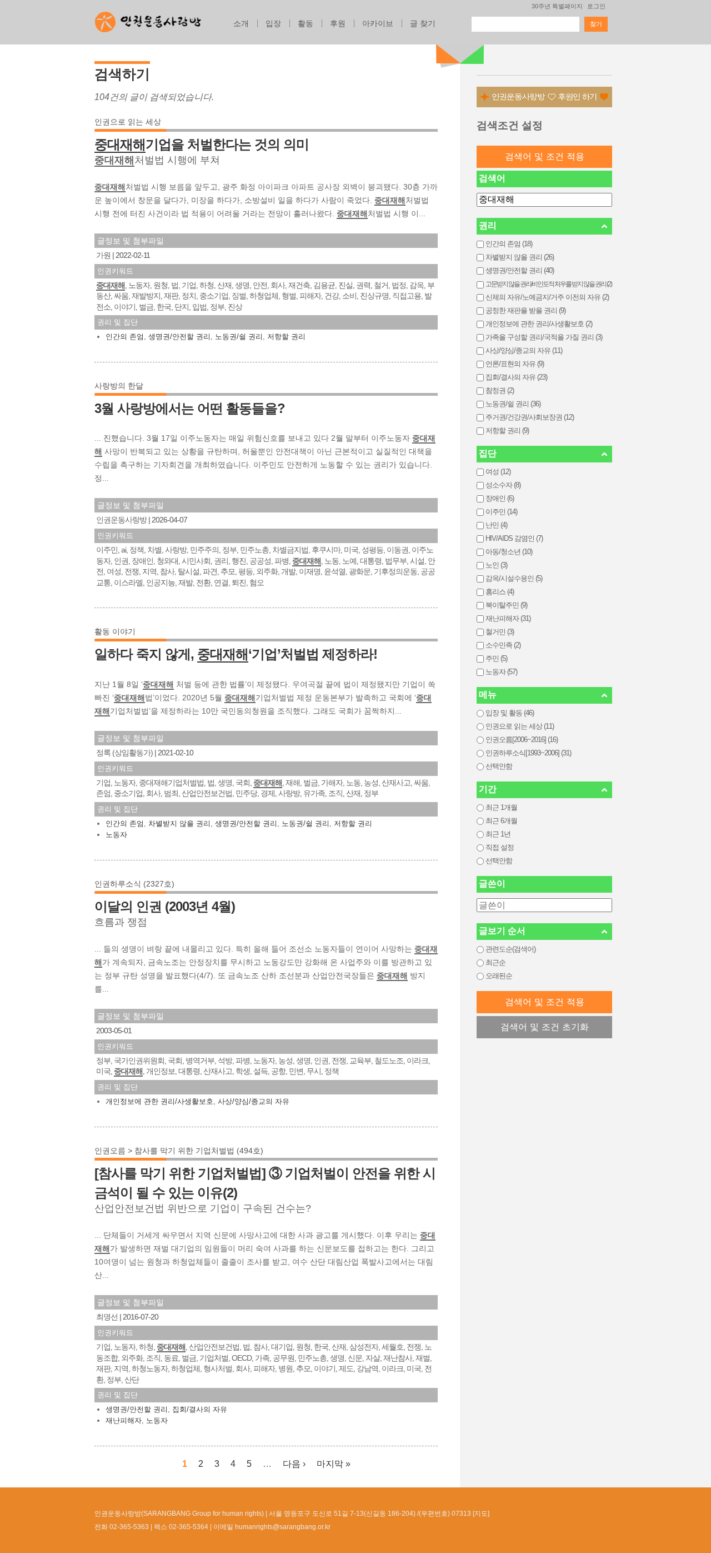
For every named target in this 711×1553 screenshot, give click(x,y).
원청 (160, 285)
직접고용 (406, 295)
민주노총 (254, 549)
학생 (243, 1071)
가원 (103, 255)
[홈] (148, 19)
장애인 (142, 560)
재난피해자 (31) (507, 618)
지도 (481, 1513)
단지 (181, 306)
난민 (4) (496, 525)
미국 (351, 549)
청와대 (167, 560)
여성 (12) (497, 471)
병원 (285, 1368)
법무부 (396, 560)
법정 (399, 285)
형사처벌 (217, 1368)
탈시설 (188, 571)
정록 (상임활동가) (124, 752)
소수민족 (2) (502, 645)
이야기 (125, 306)
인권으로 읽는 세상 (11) (519, 726)
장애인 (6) (499, 498)
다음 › (294, 1464)
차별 (154, 549)
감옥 (416, 285)
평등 (245, 571)
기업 (189, 285)
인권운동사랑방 (121, 519)
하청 (206, 285)
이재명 (310, 571)
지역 (149, 571)
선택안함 (498, 766)
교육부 (360, 1060)
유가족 (314, 793)
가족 (262, 1357)
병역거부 (200, 1060)
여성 (114, 571)
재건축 (299, 285)
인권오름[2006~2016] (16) (521, 739)
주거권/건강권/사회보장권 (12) (529, 417)
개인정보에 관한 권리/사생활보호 (159, 1101)
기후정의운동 (395, 571)
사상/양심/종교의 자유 (253, 1101)
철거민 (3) (499, 632)
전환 (203, 582)
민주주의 (204, 549)
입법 (199, 306)
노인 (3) (496, 565)
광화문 (359, 571)
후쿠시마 (326, 549)
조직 (335, 793)
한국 (164, 306)
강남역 (367, 1368)
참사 (167, 571)
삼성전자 (363, 1346)
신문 (355, 1357)
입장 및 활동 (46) (509, 713)
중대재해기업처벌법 (171, 782)
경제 (268, 793)
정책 (136, 549)
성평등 (372, 549)
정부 (217, 306)
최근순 (495, 962)
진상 (235, 306)
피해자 (310, 295)
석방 (225, 1060)
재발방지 (146, 295)
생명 (242, 285)
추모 (228, 571)
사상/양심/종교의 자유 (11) (523, 350)
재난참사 (397, 1357)
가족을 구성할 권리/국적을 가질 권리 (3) (543, 337)
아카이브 (377, 23)
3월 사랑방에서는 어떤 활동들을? (189, 408)
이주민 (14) (501, 511)
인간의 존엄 (125, 336)
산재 (224, 285)
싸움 (121, 295)
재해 (293, 782)
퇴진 (239, 582)
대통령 (371, 560)
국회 (243, 782)
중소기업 (213, 295)
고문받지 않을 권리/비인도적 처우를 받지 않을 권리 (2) (548, 284)
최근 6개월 (501, 821)
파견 (210, 571)
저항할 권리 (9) (507, 430)
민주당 (246, 793)
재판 (171, 295)
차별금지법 (290, 549)
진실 (345, 285)
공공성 (260, 560)
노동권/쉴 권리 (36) (512, 404)
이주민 (107, 549)
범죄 (171, 793)
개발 (288, 571)
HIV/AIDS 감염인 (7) (514, 538)
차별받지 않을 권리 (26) (519, 257)
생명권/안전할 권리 (179, 336)
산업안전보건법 (207, 793)
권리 (221, 560)
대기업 (282, 1346)
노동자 (139, 285)
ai (123, 549)
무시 (314, 1071)
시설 (417, 560)
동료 (171, 1357)
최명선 (107, 1316)
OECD (242, 1357)
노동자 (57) (501, 672)
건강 (331, 295)
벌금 (146, 306)
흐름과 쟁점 (120, 922)
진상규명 (374, 295)
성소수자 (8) (502, 485)
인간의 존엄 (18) (508, 244)
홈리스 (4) (499, 592)
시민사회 (196, 560)
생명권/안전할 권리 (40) (519, 270)
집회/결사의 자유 (199, 1409)
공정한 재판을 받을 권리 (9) (525, 310)
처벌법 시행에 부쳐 (157, 160)
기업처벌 (213, 1357)
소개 (241, 23)
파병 (281, 560)
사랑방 (176, 549)
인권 (121, 560)
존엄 (103, 793)
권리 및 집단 (117, 322)
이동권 (397, 549)
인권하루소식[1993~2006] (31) (528, 753)
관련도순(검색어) (510, 949)
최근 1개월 (501, 807)
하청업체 (263, 295)
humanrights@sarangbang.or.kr (283, 1527)
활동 (305, 23)
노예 (349, 560)
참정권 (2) (499, 390)
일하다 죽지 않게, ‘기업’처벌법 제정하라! (235, 653)
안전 (260, 285)
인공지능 (160, 582)
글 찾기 (422, 23)
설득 (260, 1071)
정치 (189, 295)
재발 (185, 582)
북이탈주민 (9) (506, 605)
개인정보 (160, 1071)
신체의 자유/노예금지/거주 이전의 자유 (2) (547, 297)
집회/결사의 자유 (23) (516, 377)
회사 (278, 285)
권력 (363, 285)
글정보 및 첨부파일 (130, 240)
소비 (349, 295)
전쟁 (131, 571)
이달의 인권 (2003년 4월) (164, 906)
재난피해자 (124, 1420)
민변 (296, 1071)
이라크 (417, 1060)
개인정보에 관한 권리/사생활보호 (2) (538, 324)
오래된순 (498, 976)
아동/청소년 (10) (508, 551)
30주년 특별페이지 (557, 6)
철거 (381, 285)
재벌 (422, 1357)
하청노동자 (150, 1368)
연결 (221, 582)
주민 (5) (496, 658)
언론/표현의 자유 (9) (514, 364)
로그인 (596, 6)
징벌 (239, 295)
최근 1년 (497, 834)
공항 (278, 1071)
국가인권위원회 (139, 1060)
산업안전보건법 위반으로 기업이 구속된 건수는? (202, 1208)
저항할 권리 (286, 336)
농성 (371, 782)
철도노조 (388, 1060)
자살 (372, 1357)
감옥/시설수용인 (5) (513, 578)
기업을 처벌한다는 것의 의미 (201, 144)
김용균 (324, 285)
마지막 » (334, 1464)
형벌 (289, 295)
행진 (239, 560)
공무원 (283, 1357)
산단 (131, 1379)
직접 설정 (499, 847)
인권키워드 (115, 271)
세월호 (392, 1346)
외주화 (267, 571)
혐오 (256, 582)
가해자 (332, 782)
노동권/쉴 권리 (239, 336)
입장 (273, 23)
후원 (338, 23)
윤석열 (335, 571)
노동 (331, 560)
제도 (346, 1368)
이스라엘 (128, 582)
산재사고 (396, 782)
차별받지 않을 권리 (179, 823)
